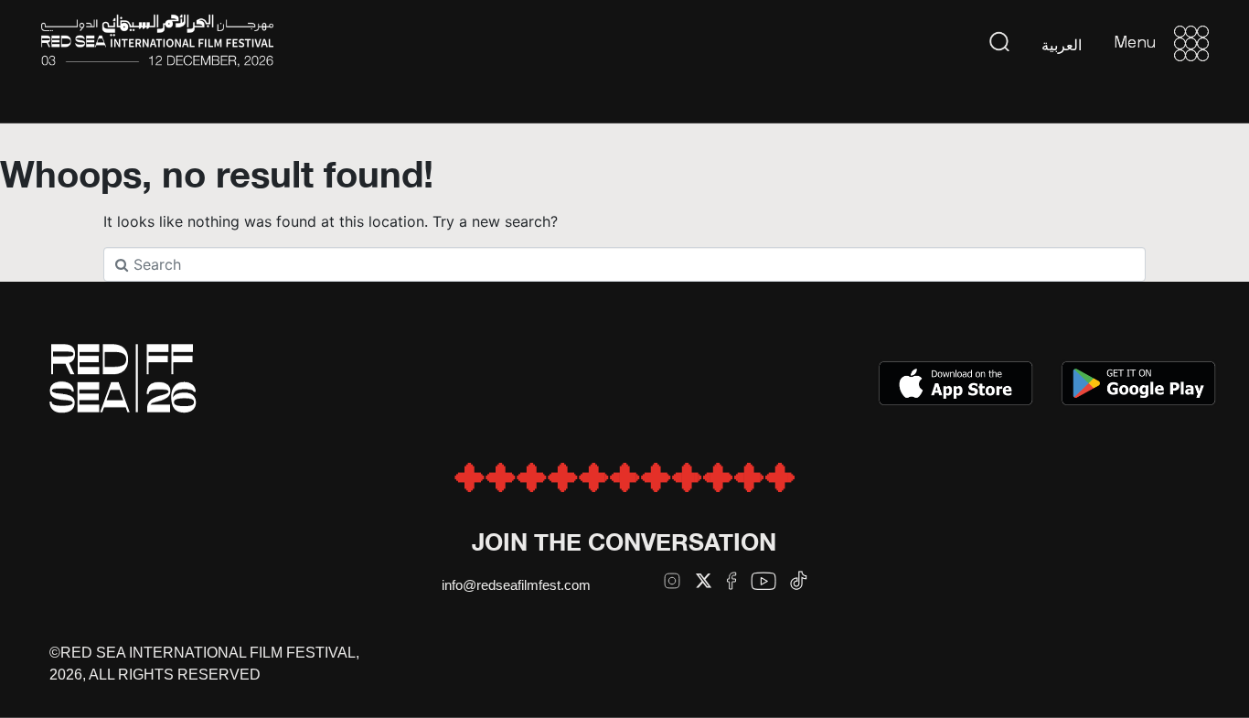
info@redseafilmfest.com (516, 585)
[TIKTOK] (798, 580)
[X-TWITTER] (703, 580)
